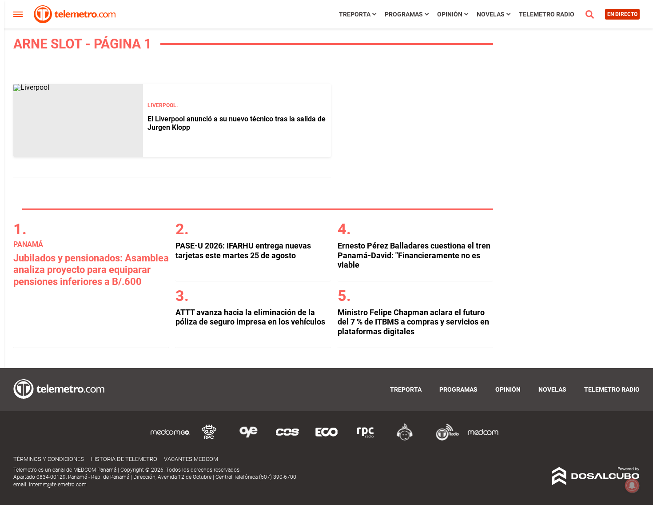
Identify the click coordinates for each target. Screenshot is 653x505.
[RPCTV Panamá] (209, 439)
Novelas (491, 14)
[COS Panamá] (287, 439)
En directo (622, 14)
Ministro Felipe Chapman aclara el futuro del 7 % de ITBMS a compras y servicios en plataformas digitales (413, 322)
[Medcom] (482, 439)
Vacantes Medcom (191, 459)
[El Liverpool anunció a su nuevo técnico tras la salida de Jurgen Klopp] (78, 120)
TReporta (354, 14)
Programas (404, 14)
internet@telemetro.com (58, 484)
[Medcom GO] (170, 439)
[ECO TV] (326, 439)
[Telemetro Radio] (443, 439)
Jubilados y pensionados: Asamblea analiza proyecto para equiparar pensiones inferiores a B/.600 (91, 269)
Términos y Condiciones (48, 459)
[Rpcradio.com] (365, 439)
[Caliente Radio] (404, 439)
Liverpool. (162, 105)
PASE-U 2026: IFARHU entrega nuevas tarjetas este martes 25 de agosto (243, 250)
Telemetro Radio (546, 14)
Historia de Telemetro (124, 459)
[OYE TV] (248, 439)
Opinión (449, 14)
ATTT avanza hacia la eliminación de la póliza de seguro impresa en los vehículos (250, 317)
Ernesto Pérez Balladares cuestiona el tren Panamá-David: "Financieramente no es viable (414, 255)
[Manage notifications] (632, 485)
